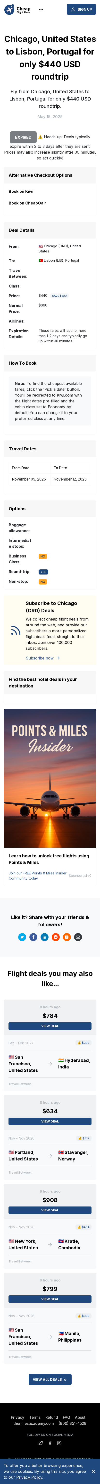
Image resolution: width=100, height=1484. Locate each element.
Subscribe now (40, 658)
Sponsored (78, 875)
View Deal (50, 1026)
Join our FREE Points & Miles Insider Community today (38, 876)
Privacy (17, 1417)
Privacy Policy (29, 1477)
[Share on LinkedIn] (45, 937)
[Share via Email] (78, 937)
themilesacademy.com (34, 1423)
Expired (23, 137)
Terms (35, 1417)
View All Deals (48, 1379)
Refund (51, 1417)
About (80, 1417)
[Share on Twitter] (22, 937)
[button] (34, 9)
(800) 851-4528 (72, 1423)
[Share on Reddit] (56, 937)
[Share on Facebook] (33, 937)
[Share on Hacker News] (67, 937)
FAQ (66, 1417)
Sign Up (85, 9)
